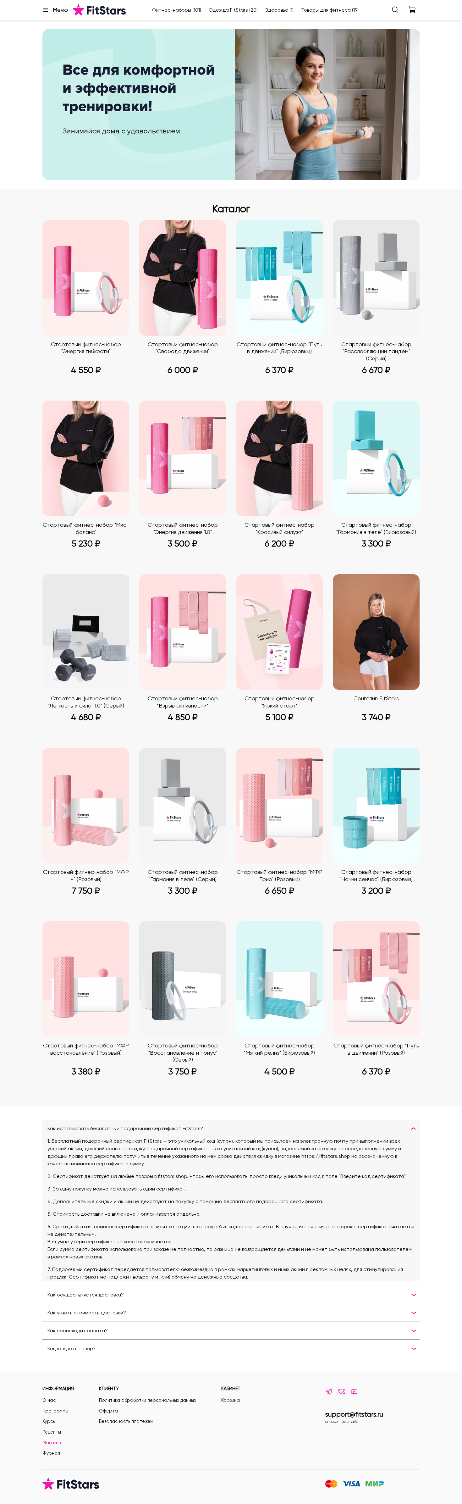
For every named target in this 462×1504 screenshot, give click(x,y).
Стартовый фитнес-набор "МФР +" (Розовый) (86, 875)
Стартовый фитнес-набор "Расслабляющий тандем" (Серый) (376, 351)
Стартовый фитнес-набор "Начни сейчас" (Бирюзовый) (376, 875)
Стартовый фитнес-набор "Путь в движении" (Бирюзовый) (279, 348)
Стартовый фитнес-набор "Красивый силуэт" (280, 528)
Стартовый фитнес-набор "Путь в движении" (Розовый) (376, 1049)
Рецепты (51, 1432)
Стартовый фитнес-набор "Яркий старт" (280, 702)
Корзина (230, 1400)
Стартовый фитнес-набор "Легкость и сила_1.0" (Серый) (86, 702)
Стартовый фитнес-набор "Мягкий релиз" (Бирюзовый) (279, 1049)
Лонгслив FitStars (376, 698)
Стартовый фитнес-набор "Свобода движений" (183, 348)
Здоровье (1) (279, 10)
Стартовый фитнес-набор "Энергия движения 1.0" (183, 528)
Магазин (51, 1442)
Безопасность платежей (126, 1421)
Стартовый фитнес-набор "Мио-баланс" (86, 528)
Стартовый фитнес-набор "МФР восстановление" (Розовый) (86, 1049)
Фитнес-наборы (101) (176, 10)
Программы (55, 1410)
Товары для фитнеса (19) (330, 10)
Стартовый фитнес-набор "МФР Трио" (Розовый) (279, 875)
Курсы (49, 1421)
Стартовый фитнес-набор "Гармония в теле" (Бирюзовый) (376, 528)
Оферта (108, 1410)
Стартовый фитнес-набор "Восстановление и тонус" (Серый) (183, 1052)
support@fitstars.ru (354, 1414)
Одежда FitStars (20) (233, 10)
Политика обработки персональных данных (147, 1400)
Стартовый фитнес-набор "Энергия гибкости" (86, 348)
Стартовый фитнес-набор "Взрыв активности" (183, 702)
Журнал (51, 1453)
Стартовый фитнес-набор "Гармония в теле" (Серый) (183, 875)
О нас (49, 1400)
